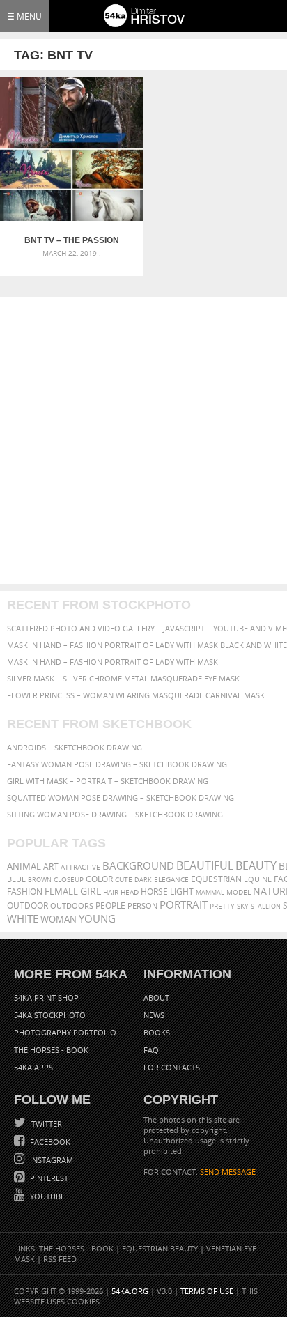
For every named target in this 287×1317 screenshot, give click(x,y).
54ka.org (129, 1291)
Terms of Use (206, 1291)
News (154, 1015)
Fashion (24, 891)
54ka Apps (33, 1067)
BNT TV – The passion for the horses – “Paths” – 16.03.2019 (71, 240)
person (142, 905)
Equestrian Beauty (160, 1248)
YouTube (46, 1196)
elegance (171, 879)
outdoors (71, 906)
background (138, 865)
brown (40, 879)
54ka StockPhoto (50, 1015)
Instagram (50, 1160)
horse (154, 892)
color (99, 879)
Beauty (256, 865)
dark (143, 879)
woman (58, 919)
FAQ (151, 1050)
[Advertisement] (143, 440)
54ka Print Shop (46, 997)
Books (157, 1032)
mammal (210, 892)
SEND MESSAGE (228, 1171)
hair (110, 892)
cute (123, 879)
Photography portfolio (65, 1032)
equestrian (216, 879)
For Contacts (172, 1067)
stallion (266, 906)
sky (243, 906)
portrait (184, 904)
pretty (222, 906)
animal (24, 866)
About (156, 997)
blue (16, 879)
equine (258, 879)
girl (90, 891)
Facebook (49, 1142)
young (97, 918)
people (110, 905)
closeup (69, 879)
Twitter (45, 1123)
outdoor (27, 905)
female (61, 892)
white (22, 918)
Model (238, 892)
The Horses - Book (51, 1050)
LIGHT (182, 891)
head (130, 892)
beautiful (204, 865)
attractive (80, 867)
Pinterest (48, 1178)
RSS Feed (60, 1259)
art (51, 866)
